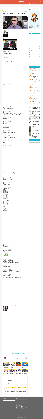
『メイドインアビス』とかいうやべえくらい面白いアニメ (36, 127)
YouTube (32, 113)
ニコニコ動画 (26, 407)
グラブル (17, 405)
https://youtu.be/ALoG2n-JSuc (7, 38)
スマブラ (25, 405)
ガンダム (24, 404)
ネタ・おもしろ (30, 50)
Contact (32, 3)
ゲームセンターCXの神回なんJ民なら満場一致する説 (36, 133)
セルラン (17, 406)
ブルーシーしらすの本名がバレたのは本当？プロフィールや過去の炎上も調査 (36, 115)
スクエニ (22, 405)
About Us (35, 3)
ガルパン (21, 404)
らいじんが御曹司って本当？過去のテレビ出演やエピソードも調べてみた (36, 108)
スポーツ (30, 46)
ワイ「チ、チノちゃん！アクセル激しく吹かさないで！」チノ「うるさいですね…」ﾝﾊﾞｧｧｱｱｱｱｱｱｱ (36, 118)
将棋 (29, 56)
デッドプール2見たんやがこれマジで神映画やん (35, 124)
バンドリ (19, 408)
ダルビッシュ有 (17, 407)
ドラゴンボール (21, 407)
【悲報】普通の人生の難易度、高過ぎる (36, 121)
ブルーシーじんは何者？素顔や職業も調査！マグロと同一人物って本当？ (36, 111)
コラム (29, 44)
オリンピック (17, 404)
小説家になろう (30, 58)
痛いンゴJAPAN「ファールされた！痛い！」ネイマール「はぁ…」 (36, 131)
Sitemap (30, 3)
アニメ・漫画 (33, 116)
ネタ (16, 408)
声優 (29, 54)
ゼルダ (19, 406)
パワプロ (22, 408)
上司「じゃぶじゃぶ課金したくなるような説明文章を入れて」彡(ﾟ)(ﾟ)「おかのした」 (36, 137)
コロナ (19, 405)
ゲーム (2, 10)
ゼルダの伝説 (23, 406)
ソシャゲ (33, 135)
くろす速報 (20, 417)
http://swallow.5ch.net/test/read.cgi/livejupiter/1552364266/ (19, 353)
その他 (29, 48)
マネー (29, 52)
